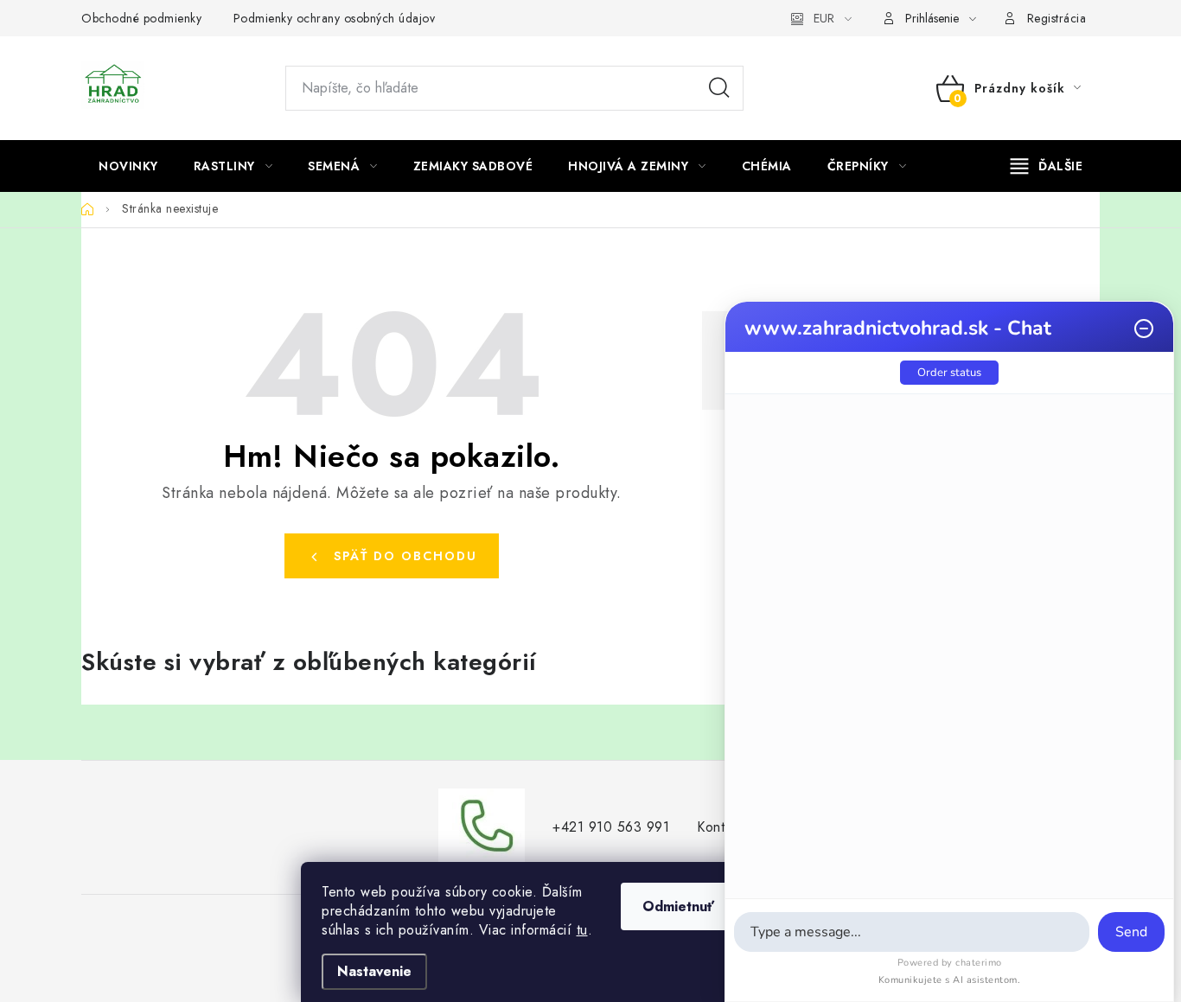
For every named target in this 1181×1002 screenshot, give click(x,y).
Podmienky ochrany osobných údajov (334, 18)
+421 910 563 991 (610, 827)
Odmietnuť (678, 906)
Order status (949, 372)
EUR (824, 18)
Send (1131, 931)
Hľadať (719, 88)
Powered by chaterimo (949, 962)
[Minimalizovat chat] (1144, 328)
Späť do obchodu (405, 556)
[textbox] (911, 932)
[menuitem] (128, 166)
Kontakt (720, 827)
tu (582, 930)
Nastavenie (374, 971)
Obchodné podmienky (141, 18)
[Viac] (1047, 166)
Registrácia (1057, 18)
